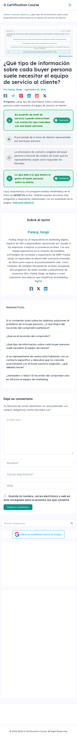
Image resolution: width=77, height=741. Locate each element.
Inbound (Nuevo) (19, 14)
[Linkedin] (29, 96)
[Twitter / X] (45, 96)
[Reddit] (37, 96)
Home (6, 14)
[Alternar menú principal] (69, 4)
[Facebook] (5, 96)
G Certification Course (21, 5)
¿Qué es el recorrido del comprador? (28, 336)
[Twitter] (13, 96)
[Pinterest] (21, 96)
